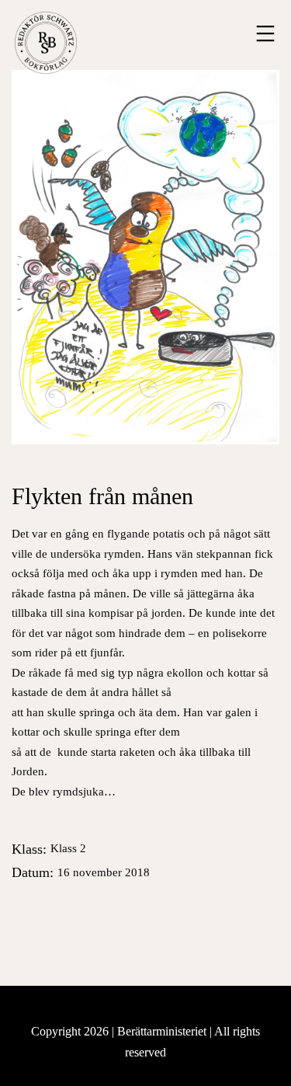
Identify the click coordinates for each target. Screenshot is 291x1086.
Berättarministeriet (163, 1031)
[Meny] (263, 33)
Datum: (81, 872)
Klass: (49, 849)
